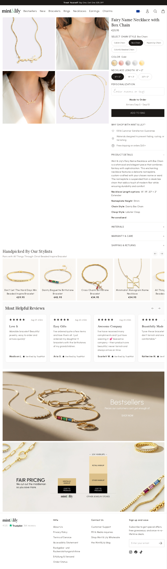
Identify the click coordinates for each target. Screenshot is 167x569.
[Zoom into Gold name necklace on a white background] (29, 43)
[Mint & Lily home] (11, 11)
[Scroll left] (155, 253)
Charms (108, 11)
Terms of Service (62, 537)
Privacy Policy (60, 532)
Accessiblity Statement (65, 542)
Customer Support (101, 527)
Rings (67, 11)
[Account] (147, 11)
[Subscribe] (160, 543)
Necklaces (79, 11)
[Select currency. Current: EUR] (139, 11)
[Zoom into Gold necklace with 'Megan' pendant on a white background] (29, 97)
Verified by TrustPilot (35, 356)
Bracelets (54, 11)
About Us (58, 527)
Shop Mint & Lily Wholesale (105, 537)
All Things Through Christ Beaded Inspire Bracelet (40, 256)
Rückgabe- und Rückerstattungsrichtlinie (66, 549)
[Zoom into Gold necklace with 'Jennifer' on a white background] (82, 97)
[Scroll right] (161, 253)
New (43, 11)
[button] (163, 11)
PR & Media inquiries (102, 532)
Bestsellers (30, 11)
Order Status (60, 562)
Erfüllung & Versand (63, 556)
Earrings (94, 11)
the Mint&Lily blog (100, 542)
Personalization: (123, 84)
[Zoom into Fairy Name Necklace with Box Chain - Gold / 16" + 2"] (82, 43)
